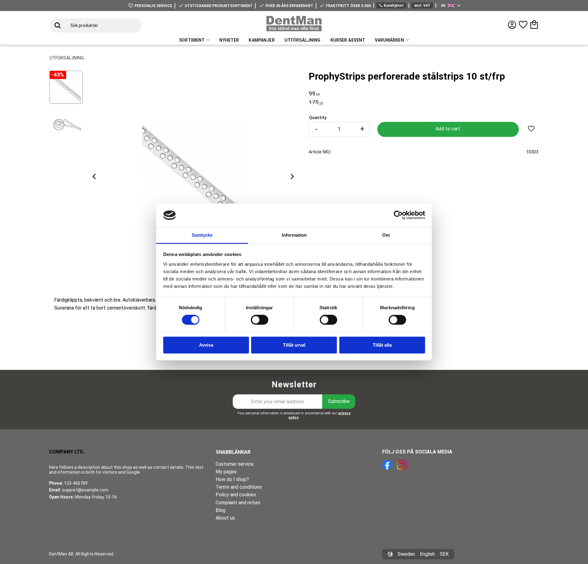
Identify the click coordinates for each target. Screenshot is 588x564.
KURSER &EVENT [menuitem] (347, 40)
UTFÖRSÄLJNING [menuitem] (303, 40)
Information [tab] (294, 235)
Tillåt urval (294, 345)
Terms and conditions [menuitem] (239, 487)
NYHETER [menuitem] (229, 40)
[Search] (58, 25)
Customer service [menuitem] (235, 464)
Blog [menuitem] (220, 510)
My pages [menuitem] (226, 472)
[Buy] (448, 129)
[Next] (292, 176)
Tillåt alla (382, 345)
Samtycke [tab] (202, 235)
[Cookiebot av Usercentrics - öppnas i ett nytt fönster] (398, 215)
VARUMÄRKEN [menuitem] (389, 40)
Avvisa (206, 345)
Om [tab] (386, 235)
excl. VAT (422, 5)
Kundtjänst (391, 5)
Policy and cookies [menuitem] (236, 495)
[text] (423, 94)
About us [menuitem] (225, 518)
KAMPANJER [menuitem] (261, 40)
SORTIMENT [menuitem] (192, 40)
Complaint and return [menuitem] (238, 503)
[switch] (259, 320)
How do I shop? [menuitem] (232, 479)
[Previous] (95, 176)
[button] (523, 25)
